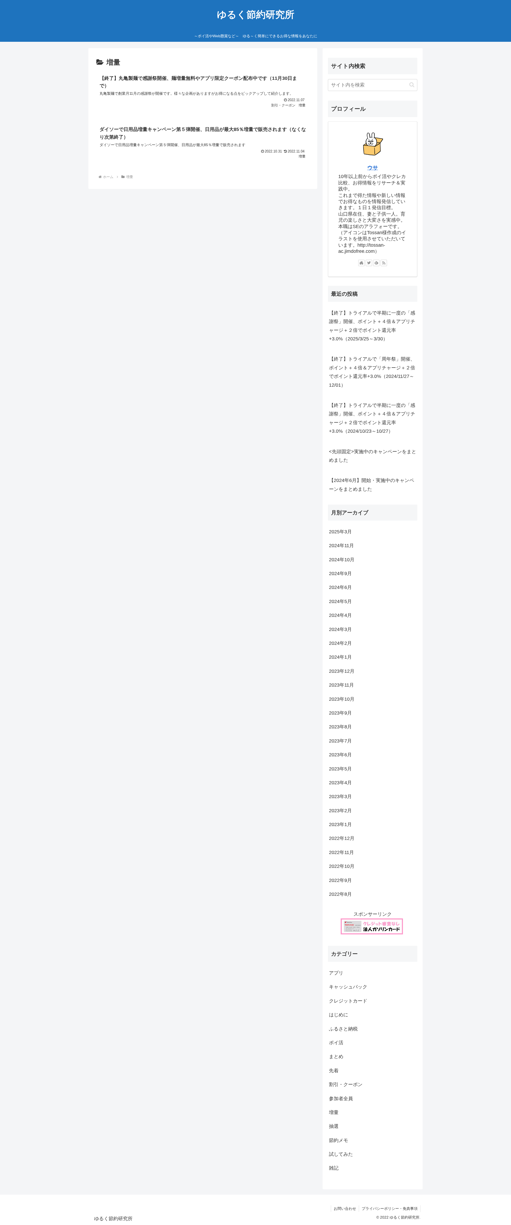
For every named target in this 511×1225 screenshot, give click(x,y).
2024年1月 (340, 657)
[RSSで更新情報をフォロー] (384, 263)
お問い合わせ (345, 1208)
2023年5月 (340, 769)
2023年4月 (340, 783)
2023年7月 (340, 741)
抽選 (334, 1126)
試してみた (341, 1154)
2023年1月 (340, 824)
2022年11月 (341, 852)
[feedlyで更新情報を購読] (376, 263)
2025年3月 (340, 531)
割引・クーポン (345, 1084)
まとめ (336, 1056)
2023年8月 (340, 727)
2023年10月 (342, 699)
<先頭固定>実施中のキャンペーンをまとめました (372, 456)
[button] (412, 85)
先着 (334, 1070)
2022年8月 (340, 894)
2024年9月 (340, 573)
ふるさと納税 (343, 1029)
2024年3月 (340, 629)
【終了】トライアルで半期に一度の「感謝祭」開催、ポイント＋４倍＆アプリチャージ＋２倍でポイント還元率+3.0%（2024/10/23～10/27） (372, 418)
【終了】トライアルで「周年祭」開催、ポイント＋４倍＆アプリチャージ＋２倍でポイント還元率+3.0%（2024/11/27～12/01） (372, 371)
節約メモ (338, 1140)
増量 (334, 1112)
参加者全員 (341, 1098)
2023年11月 (341, 685)
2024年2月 (340, 643)
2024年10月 (342, 559)
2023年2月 (340, 810)
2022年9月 (340, 880)
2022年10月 (342, 866)
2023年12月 (342, 671)
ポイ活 (336, 1043)
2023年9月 (340, 713)
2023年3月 (340, 796)
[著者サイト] (361, 263)
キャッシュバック (348, 987)
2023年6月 (340, 755)
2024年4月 (340, 615)
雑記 (334, 1168)
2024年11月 (341, 545)
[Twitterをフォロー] (369, 263)
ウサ (372, 168)
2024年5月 (340, 601)
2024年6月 (340, 587)
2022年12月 (342, 838)
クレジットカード (348, 1001)
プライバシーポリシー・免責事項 (390, 1208)
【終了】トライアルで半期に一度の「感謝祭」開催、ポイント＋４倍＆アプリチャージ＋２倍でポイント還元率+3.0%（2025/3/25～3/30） (372, 325)
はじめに (338, 1015)
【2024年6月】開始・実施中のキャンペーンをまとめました (371, 485)
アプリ (336, 973)
